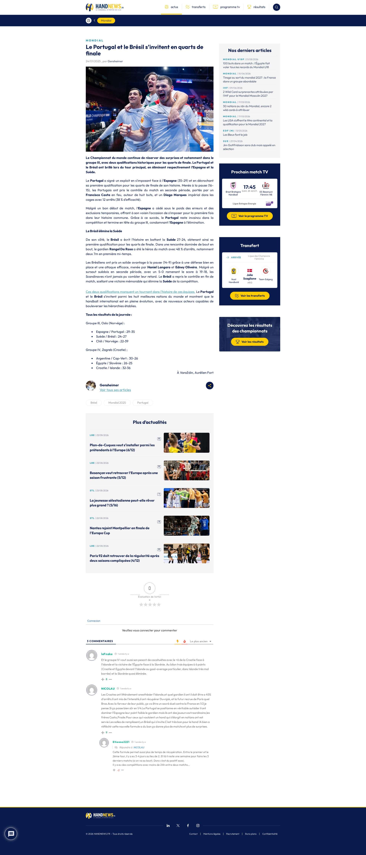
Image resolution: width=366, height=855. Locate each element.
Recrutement (232, 834)
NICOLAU (138, 747)
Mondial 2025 (117, 402)
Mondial (106, 20)
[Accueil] (89, 20)
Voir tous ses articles (115, 390)
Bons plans (250, 834)
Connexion (93, 620)
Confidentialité (269, 834)
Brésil (94, 402)
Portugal (142, 402)
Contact (193, 834)
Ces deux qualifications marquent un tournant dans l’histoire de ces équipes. (140, 292)
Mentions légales (211, 834)
